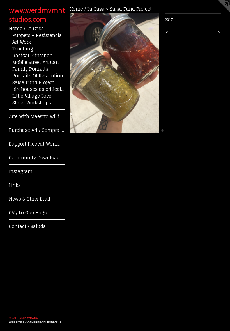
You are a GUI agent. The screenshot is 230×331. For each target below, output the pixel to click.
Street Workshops (31, 102)
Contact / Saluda (27, 226)
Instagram (21, 171)
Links (15, 185)
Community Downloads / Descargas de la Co (37, 157)
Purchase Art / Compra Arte (37, 130)
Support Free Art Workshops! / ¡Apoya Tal (37, 144)
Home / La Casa (26, 28)
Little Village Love (31, 96)
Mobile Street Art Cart (35, 62)
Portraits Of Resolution (37, 75)
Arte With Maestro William (37, 116)
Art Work (21, 42)
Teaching (22, 48)
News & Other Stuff (29, 199)
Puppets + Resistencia (37, 35)
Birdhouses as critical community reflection (38, 89)
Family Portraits (30, 69)
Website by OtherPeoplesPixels (35, 322)
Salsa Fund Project (33, 82)
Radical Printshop (32, 55)
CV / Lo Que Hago (28, 212)
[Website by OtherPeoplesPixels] (219, 11)
